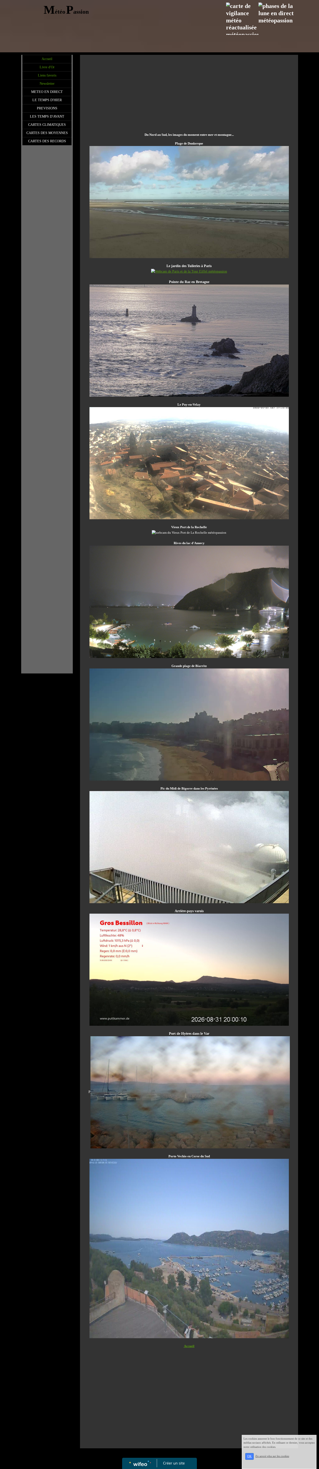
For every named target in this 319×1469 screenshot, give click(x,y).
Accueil (47, 59)
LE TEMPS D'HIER (47, 100)
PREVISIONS (47, 108)
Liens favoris (47, 75)
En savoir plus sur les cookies (272, 1456)
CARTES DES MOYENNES (47, 133)
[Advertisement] (47, 247)
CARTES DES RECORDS (47, 141)
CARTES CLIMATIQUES (47, 125)
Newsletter (47, 83)
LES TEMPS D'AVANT (47, 116)
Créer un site (174, 1463)
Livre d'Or (47, 67)
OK (249, 1456)
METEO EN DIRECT (47, 92)
